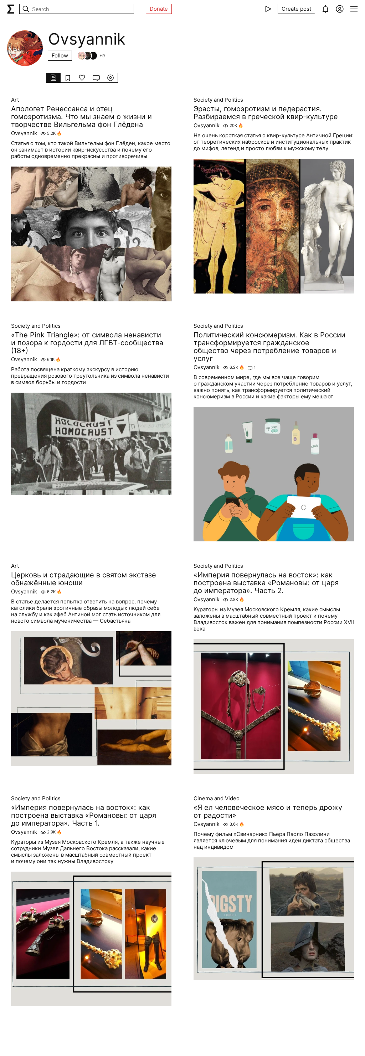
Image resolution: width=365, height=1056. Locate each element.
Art (15, 100)
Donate (159, 8)
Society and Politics (218, 100)
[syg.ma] (10, 9)
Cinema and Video (217, 798)
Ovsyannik (24, 133)
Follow (60, 55)
